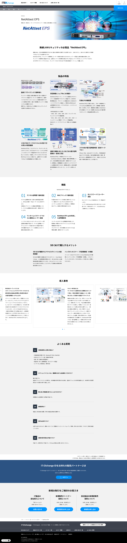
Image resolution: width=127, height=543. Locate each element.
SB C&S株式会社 (48, 534)
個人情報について (38, 534)
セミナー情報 (33, 2)
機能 (14, 9)
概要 (4, 9)
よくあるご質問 (90, 530)
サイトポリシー (64, 534)
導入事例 (28, 9)
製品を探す (23, 2)
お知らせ (68, 530)
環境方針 (56, 534)
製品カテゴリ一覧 (37, 530)
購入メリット (20, 9)
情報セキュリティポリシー (26, 534)
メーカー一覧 (49, 530)
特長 (9, 9)
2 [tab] (64, 329)
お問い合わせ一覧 (55, 2)
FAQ (34, 9)
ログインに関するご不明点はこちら (63, 472)
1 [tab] (62, 329)
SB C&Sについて (44, 2)
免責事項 (70, 534)
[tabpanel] (63, 304)
